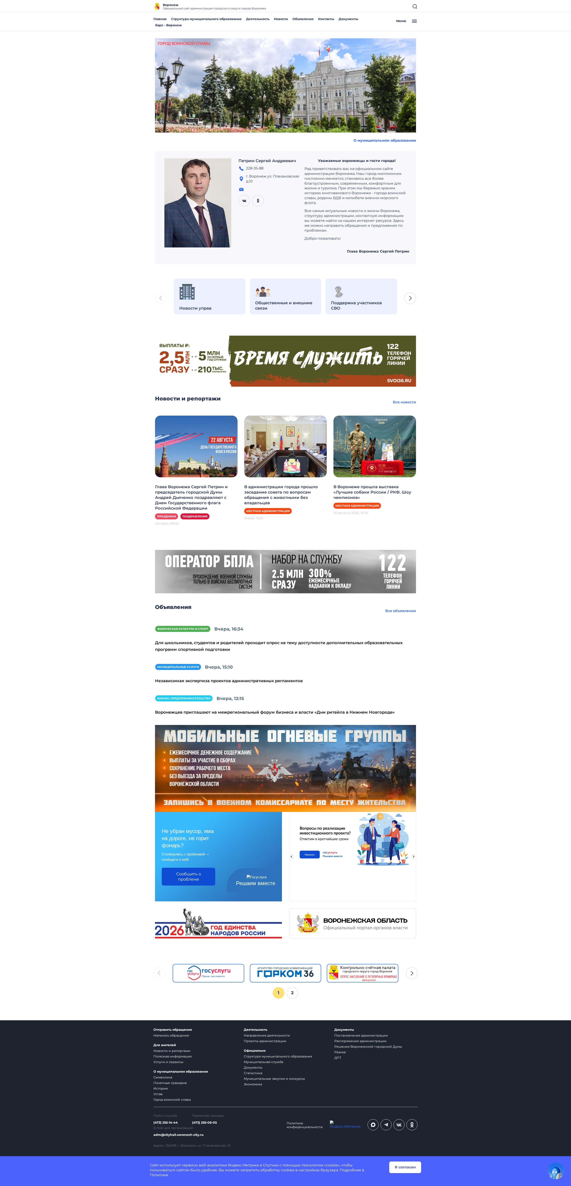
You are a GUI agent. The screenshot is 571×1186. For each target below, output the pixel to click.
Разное (340, 1052)
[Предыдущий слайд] (291, 856)
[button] (410, 298)
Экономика (253, 1084)
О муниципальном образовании (385, 140)
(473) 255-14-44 (165, 1123)
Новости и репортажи (171, 1051)
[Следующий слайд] (413, 856)
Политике (159, 1175)
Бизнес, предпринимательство (184, 698)
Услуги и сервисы (168, 1062)
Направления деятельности (267, 1035)
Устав (158, 1094)
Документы (348, 19)
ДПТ (337, 1058)
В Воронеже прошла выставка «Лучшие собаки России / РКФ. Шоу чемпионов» (372, 492)
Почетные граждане (170, 1083)
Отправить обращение (172, 1030)
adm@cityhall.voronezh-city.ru (178, 1135)
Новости (281, 19)
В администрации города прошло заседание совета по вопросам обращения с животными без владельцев (281, 494)
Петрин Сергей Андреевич (267, 160)
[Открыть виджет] (555, 1170)
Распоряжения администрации (360, 1041)
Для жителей (164, 1045)
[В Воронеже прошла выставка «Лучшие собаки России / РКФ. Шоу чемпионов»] (374, 446)
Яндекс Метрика (243, 1165)
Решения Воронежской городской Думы (368, 1047)
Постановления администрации (361, 1035)
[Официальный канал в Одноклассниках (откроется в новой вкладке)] (412, 1124)
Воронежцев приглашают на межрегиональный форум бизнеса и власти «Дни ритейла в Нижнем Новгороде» (275, 712)
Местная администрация (268, 511)
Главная (160, 19)
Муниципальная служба (263, 1062)
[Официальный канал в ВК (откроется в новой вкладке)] (399, 1124)
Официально (255, 1051)
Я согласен (405, 1167)
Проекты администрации (265, 1041)
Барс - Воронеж (168, 25)
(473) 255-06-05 (204, 1123)
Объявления (303, 19)
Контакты (326, 19)
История (160, 1088)
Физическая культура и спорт (182, 629)
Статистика (253, 1073)
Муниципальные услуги (178, 667)
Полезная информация (172, 1056)
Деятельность (257, 19)
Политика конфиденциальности (305, 1125)
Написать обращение (171, 1035)
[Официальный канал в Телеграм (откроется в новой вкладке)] (386, 1124)
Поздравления (194, 516)
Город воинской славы (172, 1100)
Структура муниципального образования (206, 19)
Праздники (166, 516)
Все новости (404, 402)
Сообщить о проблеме (188, 877)
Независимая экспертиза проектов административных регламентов (229, 680)
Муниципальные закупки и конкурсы (274, 1079)
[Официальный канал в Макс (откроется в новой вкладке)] (373, 1124)
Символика (162, 1077)
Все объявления (400, 611)
